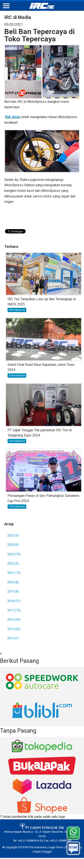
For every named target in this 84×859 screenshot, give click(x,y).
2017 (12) (13, 610)
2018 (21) (13, 601)
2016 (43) (13, 619)
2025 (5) (13, 535)
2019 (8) (13, 591)
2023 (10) (13, 554)
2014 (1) (13, 638)
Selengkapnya (17, 309)
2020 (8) (13, 582)
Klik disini (12, 117)
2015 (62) (13, 629)
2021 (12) (13, 572)
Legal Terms (55, 847)
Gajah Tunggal (42, 851)
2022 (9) (13, 563)
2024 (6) (13, 544)
